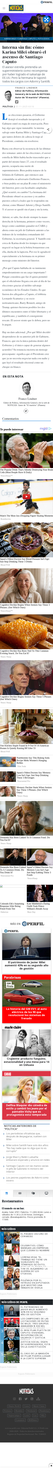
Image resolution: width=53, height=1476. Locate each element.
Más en (15, 924)
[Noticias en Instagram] (14, 1399)
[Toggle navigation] (4, 8)
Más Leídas (9, 1229)
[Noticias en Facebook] (20, 1399)
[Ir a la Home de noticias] (26, 1391)
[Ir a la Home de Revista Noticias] (15, 8)
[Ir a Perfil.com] (46, 2)
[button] (48, 129)
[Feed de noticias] (32, 1399)
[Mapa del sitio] (38, 1399)
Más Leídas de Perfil (15, 1302)
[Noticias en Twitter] (26, 1399)
